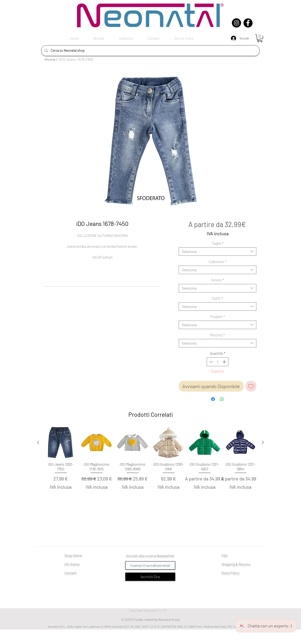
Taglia (217, 243)
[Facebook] (248, 23)
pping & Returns (238, 564)
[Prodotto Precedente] (38, 442)
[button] (260, 38)
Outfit (217, 298)
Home (50, 59)
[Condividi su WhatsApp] (222, 399)
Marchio (217, 335)
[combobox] (217, 251)
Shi (224, 564)
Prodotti (217, 317)
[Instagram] (236, 23)
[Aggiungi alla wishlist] (251, 386)
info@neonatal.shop (214, 626)
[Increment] (225, 362)
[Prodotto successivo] (263, 442)
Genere (217, 280)
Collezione (217, 262)
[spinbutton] (218, 362)
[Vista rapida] (60, 442)
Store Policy (231, 573)
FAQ (225, 555)
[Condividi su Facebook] (213, 399)
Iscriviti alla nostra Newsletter (150, 555)
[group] (150, 467)
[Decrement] (210, 362)
